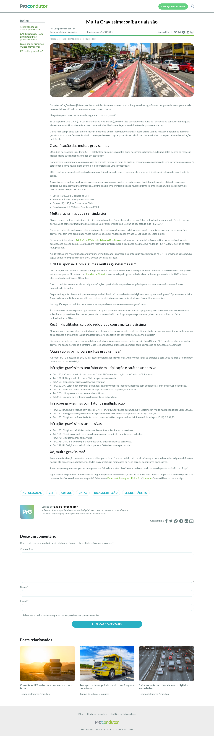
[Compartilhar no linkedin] (188, 32)
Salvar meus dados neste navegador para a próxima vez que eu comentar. (61, 615)
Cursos (66, 492)
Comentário (27, 549)
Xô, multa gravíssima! (31, 51)
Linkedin (135, 478)
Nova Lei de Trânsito (96, 274)
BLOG (53, 39)
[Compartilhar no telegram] (184, 32)
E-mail (24, 600)
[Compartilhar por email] (192, 32)
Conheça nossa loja (97, 713)
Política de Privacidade (123, 713)
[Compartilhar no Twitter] (176, 32)
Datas (83, 492)
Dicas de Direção (106, 492)
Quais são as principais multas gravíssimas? (32, 45)
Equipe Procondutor (64, 28)
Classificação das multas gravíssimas (30, 28)
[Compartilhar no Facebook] (172, 32)
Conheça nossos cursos (173, 6)
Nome (24, 587)
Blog (81, 713)
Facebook (112, 478)
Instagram (124, 478)
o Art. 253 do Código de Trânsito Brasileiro (97, 239)
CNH (51, 492)
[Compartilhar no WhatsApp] (180, 32)
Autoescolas (32, 492)
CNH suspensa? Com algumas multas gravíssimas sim (31, 36)
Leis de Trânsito (69, 39)
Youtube (146, 478)
